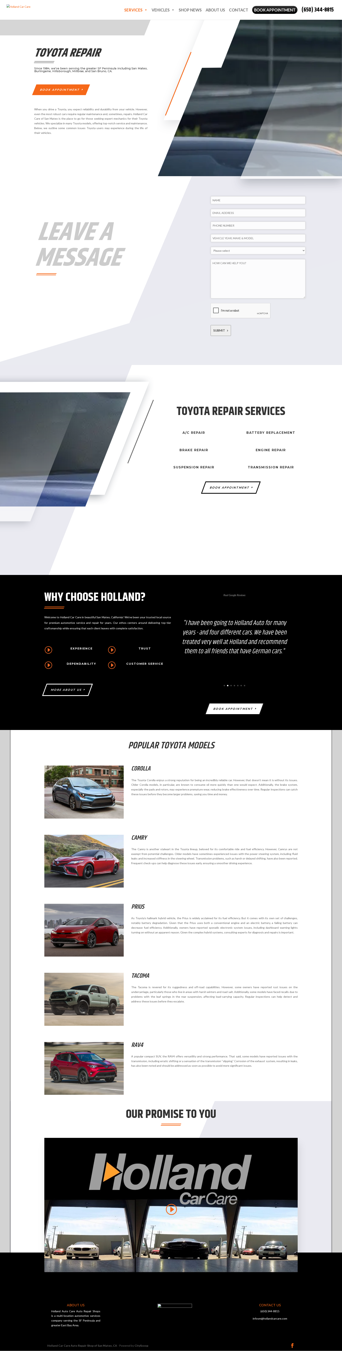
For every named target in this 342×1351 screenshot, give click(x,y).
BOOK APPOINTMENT (274, 10)
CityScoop (141, 1345)
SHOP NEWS (190, 10)
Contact (238, 10)
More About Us (66, 689)
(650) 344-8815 (317, 10)
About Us (215, 10)
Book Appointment (60, 89)
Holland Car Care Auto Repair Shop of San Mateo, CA (82, 1345)
